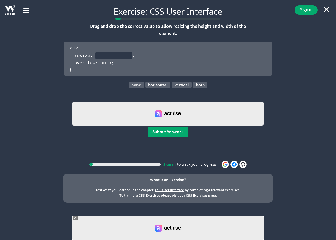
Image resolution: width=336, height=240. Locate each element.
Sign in (306, 10)
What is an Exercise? (168, 179)
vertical (182, 85)
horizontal (158, 85)
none (136, 85)
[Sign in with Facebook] (234, 164)
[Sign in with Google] (225, 164)
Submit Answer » (168, 131)
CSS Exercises (196, 195)
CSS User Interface (169, 189)
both (200, 85)
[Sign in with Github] (243, 164)
